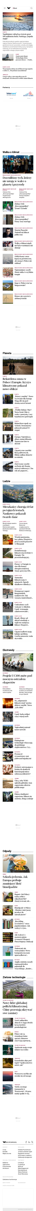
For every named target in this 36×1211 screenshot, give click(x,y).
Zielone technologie (14, 1003)
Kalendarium (21, 1208)
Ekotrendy (8, 675)
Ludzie (6, 507)
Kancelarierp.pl (22, 1196)
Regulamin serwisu (24, 1179)
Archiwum (6, 1194)
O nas (4, 1175)
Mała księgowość (23, 1194)
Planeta (5, 32)
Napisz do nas (7, 1179)
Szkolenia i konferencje (10, 1205)
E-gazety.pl (21, 1190)
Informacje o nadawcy (24, 1181)
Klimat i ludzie (6, 67)
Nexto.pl (20, 1192)
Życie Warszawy (23, 1199)
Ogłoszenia (6, 1190)
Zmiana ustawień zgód (25, 1177)
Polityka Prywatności (24, 1175)
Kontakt (5, 1177)
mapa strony (6, 1208)
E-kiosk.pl (21, 1188)
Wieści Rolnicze (22, 1198)
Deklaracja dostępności (25, 1183)
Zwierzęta (5, 74)
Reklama (5, 1188)
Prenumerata (7, 1192)
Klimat (17, 54)
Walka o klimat (11, 152)
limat (15, 8)
